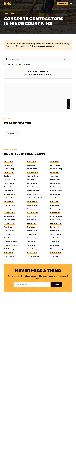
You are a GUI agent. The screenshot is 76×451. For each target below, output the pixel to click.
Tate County (31, 241)
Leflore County (32, 209)
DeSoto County (32, 179)
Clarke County (54, 172)
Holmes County (9, 190)
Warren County (32, 249)
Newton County (32, 220)
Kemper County (9, 201)
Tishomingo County (10, 245)
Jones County (54, 198)
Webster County (32, 252)
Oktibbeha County (9, 223)
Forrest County (55, 179)
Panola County (32, 223)
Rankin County (54, 231)
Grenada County (9, 187)
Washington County (56, 249)
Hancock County (32, 187)
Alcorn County (31, 161)
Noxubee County (55, 220)
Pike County (31, 227)
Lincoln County (55, 209)
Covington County (9, 179)
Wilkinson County (55, 252)
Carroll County (32, 169)
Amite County (54, 161)
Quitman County (32, 231)
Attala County (8, 165)
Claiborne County (32, 172)
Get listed (33, 46)
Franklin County (9, 183)
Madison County (32, 212)
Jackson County (32, 194)
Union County (54, 245)
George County (32, 183)
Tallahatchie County (10, 241)
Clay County (7, 176)
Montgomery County (57, 216)
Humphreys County (33, 190)
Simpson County (55, 234)
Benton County (32, 165)
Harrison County (55, 187)
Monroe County (32, 216)
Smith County (8, 238)
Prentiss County (9, 231)
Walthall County (9, 249)
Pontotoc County (55, 227)
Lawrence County (32, 205)
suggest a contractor (47, 46)
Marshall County (9, 216)
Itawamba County (9, 194)
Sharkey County (32, 234)
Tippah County (54, 241)
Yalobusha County (33, 256)
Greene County (55, 183)
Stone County (31, 238)
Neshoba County (9, 220)
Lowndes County (9, 212)
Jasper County (55, 194)
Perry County (8, 227)
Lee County (7, 209)
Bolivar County (55, 165)
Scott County (8, 234)
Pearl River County (56, 223)
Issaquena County (56, 190)
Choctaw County (9, 172)
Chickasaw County (56, 169)
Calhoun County (9, 169)
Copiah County (55, 176)
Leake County (54, 205)
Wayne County (8, 252)
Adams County (8, 161)
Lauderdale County (10, 205)
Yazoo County (54, 256)
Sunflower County (56, 238)
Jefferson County (9, 198)
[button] (70, 3)
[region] (38, 97)
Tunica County (31, 245)
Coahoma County (32, 176)
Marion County (55, 212)
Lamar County (54, 201)
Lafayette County (32, 201)
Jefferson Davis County (34, 198)
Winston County (9, 256)
